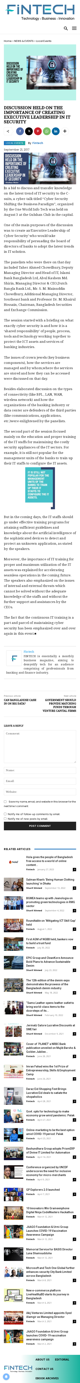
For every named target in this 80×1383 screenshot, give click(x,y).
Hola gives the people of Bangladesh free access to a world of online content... (49, 861)
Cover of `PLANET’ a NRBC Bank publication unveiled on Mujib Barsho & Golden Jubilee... (51, 1047)
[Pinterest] (38, 131)
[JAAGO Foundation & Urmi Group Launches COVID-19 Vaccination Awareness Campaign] (13, 1231)
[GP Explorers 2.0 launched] (13, 1194)
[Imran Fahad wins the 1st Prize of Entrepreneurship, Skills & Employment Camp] (13, 1071)
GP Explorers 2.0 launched (43, 1189)
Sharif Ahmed (34, 887)
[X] (29, 131)
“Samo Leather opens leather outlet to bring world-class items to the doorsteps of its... (50, 1006)
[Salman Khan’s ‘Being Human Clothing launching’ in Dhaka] (13, 884)
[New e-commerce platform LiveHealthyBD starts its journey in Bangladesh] (13, 1295)
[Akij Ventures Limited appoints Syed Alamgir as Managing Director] (13, 1318)
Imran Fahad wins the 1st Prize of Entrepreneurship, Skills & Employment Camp (50, 1070)
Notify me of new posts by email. (28, 818)
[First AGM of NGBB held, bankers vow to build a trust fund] (13, 944)
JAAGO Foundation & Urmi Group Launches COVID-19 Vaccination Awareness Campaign (47, 1230)
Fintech (37, 143)
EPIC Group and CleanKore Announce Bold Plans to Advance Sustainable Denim (49, 961)
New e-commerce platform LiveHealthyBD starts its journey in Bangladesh (47, 1294)
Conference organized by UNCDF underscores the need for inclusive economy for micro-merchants (48, 1171)
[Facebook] (20, 131)
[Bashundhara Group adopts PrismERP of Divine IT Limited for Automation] (13, 1153)
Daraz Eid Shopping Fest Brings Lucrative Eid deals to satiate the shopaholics (46, 1092)
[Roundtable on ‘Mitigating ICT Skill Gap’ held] (13, 925)
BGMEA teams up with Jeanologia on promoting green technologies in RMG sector (50, 902)
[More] (65, 131)
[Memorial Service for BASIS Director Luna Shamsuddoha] (13, 1254)
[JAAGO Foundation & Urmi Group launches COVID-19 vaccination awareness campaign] (13, 1336)
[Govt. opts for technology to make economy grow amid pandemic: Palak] (13, 1116)
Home (8, 41)
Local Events (43, 41)
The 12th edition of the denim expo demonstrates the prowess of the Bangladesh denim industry (48, 984)
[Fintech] (15, 658)
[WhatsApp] (47, 131)
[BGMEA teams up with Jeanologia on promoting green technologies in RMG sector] (13, 903)
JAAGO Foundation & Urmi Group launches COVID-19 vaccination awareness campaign (47, 1335)
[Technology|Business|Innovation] (40, 12)
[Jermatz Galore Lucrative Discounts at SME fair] (13, 1030)
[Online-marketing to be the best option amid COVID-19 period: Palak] (13, 1135)
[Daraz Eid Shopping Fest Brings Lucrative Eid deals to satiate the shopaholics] (13, 1096)
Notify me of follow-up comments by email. (34, 814)
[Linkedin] (56, 131)
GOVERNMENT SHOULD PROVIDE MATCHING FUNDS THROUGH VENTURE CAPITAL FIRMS (59, 705)
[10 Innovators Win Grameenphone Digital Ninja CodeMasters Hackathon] (13, 1213)
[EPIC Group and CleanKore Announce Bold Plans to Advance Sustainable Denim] (13, 962)
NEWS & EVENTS (24, 41)
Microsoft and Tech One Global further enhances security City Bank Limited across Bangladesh (50, 1271)
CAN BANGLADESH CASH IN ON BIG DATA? (20, 701)
